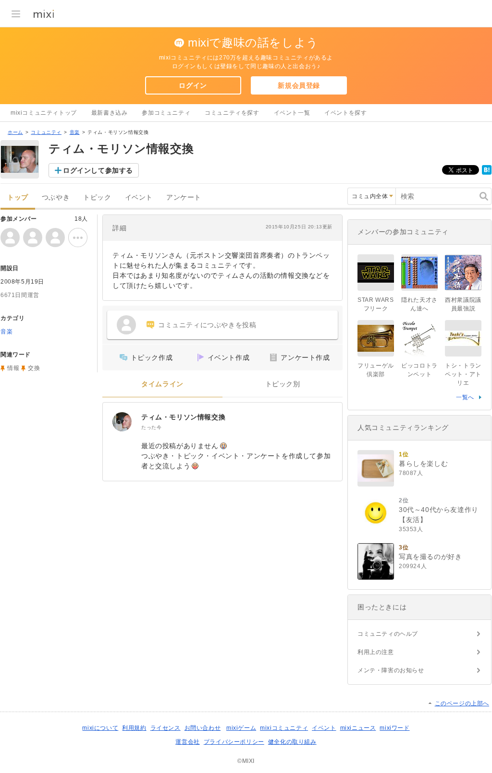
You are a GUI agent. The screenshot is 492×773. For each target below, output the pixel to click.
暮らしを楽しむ (423, 463)
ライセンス (165, 728)
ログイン (193, 85)
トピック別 (282, 384)
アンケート (183, 197)
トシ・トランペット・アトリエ (463, 374)
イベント (139, 197)
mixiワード (394, 728)
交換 (34, 368)
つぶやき (56, 197)
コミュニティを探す (232, 112)
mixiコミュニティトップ (44, 112)
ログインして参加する (98, 170)
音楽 (75, 132)
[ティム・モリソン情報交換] (122, 421)
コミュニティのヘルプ (387, 633)
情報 (13, 368)
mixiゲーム (241, 728)
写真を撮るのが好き (430, 556)
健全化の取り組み (292, 741)
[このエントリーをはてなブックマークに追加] (487, 172)
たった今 (151, 427)
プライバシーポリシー (234, 741)
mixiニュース (358, 728)
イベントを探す (345, 112)
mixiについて (100, 728)
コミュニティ (46, 132)
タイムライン (162, 384)
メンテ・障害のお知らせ (390, 670)
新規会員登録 (299, 85)
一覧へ (465, 397)
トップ (17, 197)
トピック (97, 197)
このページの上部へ (462, 703)
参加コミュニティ (166, 112)
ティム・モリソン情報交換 (183, 417)
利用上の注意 (375, 652)
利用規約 (134, 728)
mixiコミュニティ (284, 728)
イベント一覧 (292, 112)
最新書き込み (109, 112)
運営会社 (187, 741)
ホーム (15, 132)
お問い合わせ (202, 728)
